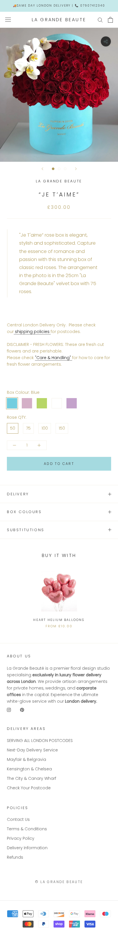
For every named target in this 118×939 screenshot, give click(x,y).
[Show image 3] (65, 168)
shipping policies (32, 331)
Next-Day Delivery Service (32, 750)
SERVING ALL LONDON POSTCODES (40, 740)
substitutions (25, 530)
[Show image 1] (53, 168)
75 (28, 428)
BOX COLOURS (24, 512)
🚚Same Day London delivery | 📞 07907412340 (59, 5)
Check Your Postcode (29, 788)
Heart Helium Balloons (58, 619)
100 (45, 428)
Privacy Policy (20, 838)
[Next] (76, 168)
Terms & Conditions (27, 829)
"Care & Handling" (53, 358)
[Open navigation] (8, 19)
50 (12, 428)
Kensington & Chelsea (29, 769)
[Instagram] (9, 710)
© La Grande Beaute (59, 881)
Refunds (15, 857)
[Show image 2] (59, 168)
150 (62, 428)
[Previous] (42, 168)
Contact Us (18, 819)
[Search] (100, 19)
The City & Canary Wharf (31, 778)
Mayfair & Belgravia (26, 759)
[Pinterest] (22, 710)
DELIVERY (18, 494)
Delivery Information (27, 848)
